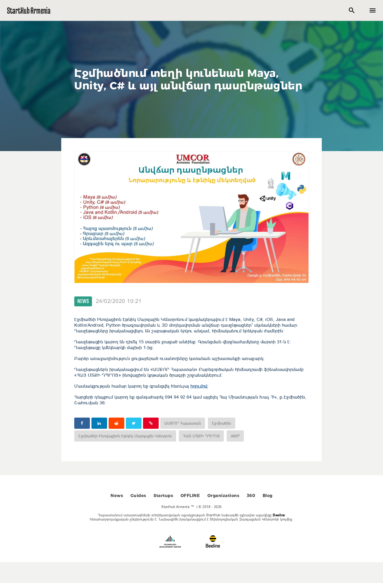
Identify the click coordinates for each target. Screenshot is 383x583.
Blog (268, 495)
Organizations (223, 495)
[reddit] (116, 423)
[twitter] (133, 423)
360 (251, 495)
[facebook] (82, 423)
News (83, 301)
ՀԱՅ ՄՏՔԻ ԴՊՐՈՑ (201, 436)
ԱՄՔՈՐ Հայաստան (182, 423)
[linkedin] (99, 423)
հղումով (198, 386)
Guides (138, 495)
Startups (163, 495)
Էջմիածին (221, 423)
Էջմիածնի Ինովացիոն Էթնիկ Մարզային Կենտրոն (125, 436)
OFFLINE (190, 495)
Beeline (279, 515)
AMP (235, 436)
